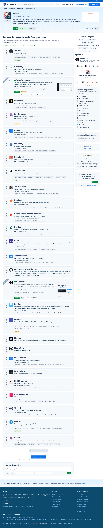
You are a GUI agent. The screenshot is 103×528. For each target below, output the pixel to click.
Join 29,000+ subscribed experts (88, 185)
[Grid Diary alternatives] (11, 67)
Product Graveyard (82, 504)
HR (45, 519)
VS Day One (82, 103)
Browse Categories (57, 494)
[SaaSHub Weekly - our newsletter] (56, 4)
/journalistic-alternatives (11, 169)
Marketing (25, 519)
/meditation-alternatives (11, 346)
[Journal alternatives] (11, 51)
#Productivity (22, 45)
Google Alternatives (82, 499)
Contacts (18, 506)
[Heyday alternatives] (11, 228)
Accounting (32, 519)
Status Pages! (56, 501)
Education (88, 519)
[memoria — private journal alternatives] (11, 270)
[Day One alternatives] (11, 305)
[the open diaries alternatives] (11, 395)
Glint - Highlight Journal (20, 23)
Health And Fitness (91, 39)
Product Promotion (8, 506)
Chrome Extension (57, 499)
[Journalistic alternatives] (11, 171)
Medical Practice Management (83, 45)
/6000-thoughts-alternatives (12, 379)
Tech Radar (80, 494)
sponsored (84, 483)
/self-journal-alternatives (11, 356)
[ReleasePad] (11, 282)
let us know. (89, 140)
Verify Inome (89, 28)
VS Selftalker (82, 96)
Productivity (93, 48)
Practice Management (83, 48)
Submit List (55, 506)
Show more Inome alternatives (38, 451)
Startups (22, 0)
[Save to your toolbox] (7, 21)
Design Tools (26, 517)
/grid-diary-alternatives (11, 65)
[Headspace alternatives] (11, 201)
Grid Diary (21, 21)
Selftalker (31, 21)
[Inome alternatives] (7, 15)
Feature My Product (82, 4)
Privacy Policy (13, 523)
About (29, 506)
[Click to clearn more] (51, 483)
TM (11, 256)
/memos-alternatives (10, 336)
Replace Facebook (82, 497)
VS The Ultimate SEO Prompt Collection (86, 121)
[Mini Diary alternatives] (11, 144)
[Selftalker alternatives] (11, 101)
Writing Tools (51, 519)
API (33, 506)
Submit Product (94, 4)
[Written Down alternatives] (11, 372)
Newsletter (55, 509)
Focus (83, 39)
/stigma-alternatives (10, 128)
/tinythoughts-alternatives (12, 112)
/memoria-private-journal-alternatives (15, 267)
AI (79, 39)
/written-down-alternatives (12, 369)
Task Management (82, 51)
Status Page (32, 28)
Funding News (56, 504)
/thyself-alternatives (10, 406)
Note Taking (95, 45)
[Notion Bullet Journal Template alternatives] (11, 214)
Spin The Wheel (52, 523)
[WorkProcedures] (11, 81)
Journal (15, 21)
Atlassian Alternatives (83, 501)
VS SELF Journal (84, 113)
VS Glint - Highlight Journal (86, 101)
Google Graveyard (82, 506)
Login (98, 0)
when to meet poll (68, 523)
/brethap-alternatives (10, 419)
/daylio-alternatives (10, 436)
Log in (7, 473)
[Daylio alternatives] (11, 438)
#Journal (14, 45)
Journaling (90, 42)
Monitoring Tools (74, 519)
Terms (20, 523)
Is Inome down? (87, 148)
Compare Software (57, 497)
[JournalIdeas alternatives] (11, 187)
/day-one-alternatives (11, 302)
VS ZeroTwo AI (83, 106)
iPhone (95, 51)
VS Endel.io (82, 118)
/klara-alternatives (10, 238)
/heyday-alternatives (10, 225)
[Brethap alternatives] (11, 422)
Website (16, 28)
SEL (11, 358)
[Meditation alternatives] (11, 348)
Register (93, 0)
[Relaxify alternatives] (11, 320)
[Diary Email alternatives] (11, 158)
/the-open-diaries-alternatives (13, 392)
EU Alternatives (90, 137)
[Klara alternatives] (11, 241)
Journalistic (76, 21)
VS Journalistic (83, 98)
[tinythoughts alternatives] (11, 114)
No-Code (8, 517)
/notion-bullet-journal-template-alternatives (17, 212)
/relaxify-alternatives (10, 317)
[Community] (58, 4)
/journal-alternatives (10, 49)
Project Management (62, 519)
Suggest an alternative (38, 457)
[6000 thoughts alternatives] (11, 381)
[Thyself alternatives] (11, 408)
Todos (90, 51)
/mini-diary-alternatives (11, 142)
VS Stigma (82, 111)
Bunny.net (35, 523)
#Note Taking (7, 45)
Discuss (24, 506)
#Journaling (31, 45)
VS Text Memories (84, 127)
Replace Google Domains (84, 509)
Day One (34, 23)
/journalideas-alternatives (12, 185)
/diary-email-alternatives (11, 155)
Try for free (17, 91)
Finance (82, 519)
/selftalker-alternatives (11, 99)
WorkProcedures (87, 161)
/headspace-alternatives (11, 198)
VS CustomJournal (84, 108)
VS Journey (82, 124)
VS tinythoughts (83, 115)
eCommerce (40, 519)
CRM (4, 519)
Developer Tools (16, 517)
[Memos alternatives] (11, 339)
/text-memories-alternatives (12, 254)
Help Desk (10, 519)
